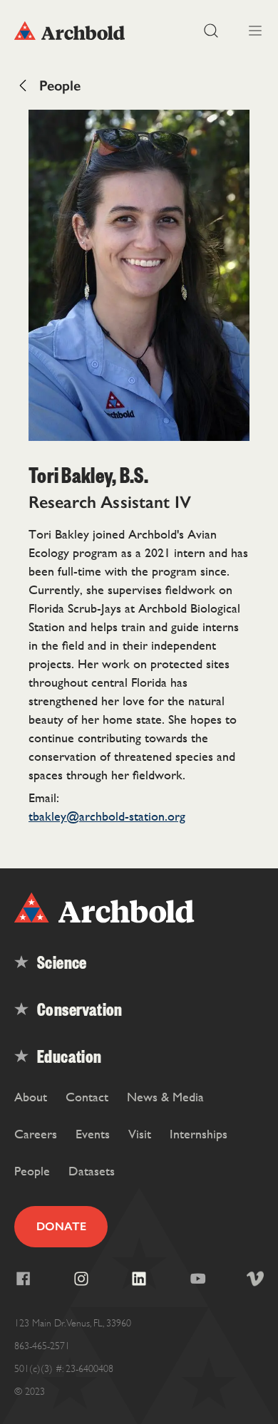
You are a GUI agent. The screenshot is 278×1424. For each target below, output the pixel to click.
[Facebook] (22, 1278)
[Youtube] (197, 1278)
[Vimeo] (255, 1278)
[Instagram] (81, 1278)
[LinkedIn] (139, 1278)
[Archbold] (76, 30)
